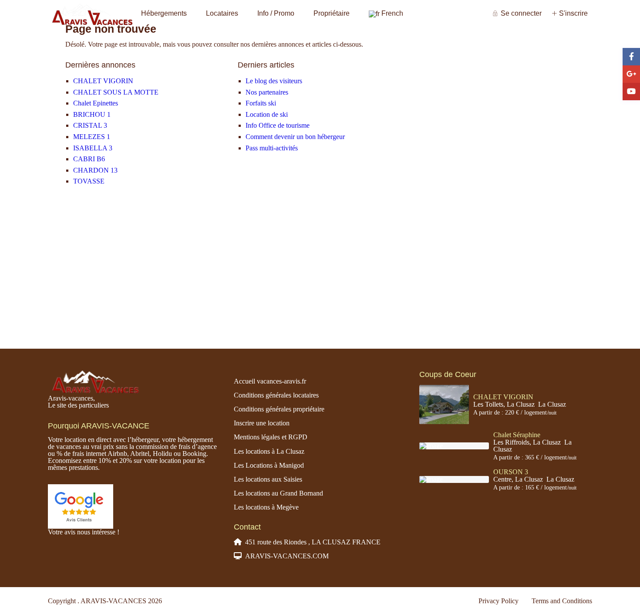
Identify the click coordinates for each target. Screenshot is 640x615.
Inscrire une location (262, 423)
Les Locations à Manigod (269, 465)
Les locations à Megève (266, 507)
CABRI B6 (89, 159)
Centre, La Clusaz (518, 479)
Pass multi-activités (272, 148)
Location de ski (267, 114)
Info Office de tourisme (278, 125)
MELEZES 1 (91, 136)
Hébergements (164, 13)
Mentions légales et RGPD (270, 437)
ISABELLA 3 (92, 148)
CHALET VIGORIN (103, 81)
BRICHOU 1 (92, 114)
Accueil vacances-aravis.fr (270, 381)
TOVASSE (88, 181)
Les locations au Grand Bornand (278, 493)
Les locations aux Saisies (268, 479)
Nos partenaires (267, 92)
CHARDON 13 (95, 170)
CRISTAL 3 (90, 125)
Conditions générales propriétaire (279, 409)
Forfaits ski (261, 103)
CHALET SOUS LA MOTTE (115, 92)
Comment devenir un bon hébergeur (295, 136)
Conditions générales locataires (276, 395)
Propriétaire (331, 13)
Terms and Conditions (562, 601)
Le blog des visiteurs (274, 81)
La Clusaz (552, 404)
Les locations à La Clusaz (269, 451)
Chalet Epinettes (95, 103)
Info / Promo (275, 13)
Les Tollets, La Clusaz (504, 404)
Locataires (222, 13)
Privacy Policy (498, 601)
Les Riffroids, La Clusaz (527, 442)
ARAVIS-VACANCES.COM (287, 556)
